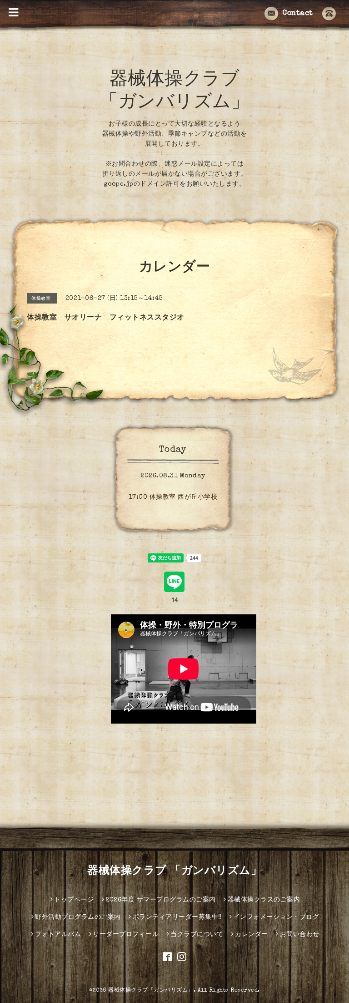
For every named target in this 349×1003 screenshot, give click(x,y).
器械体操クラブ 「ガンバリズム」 (174, 871)
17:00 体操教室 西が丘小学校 (173, 497)
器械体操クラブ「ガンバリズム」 (151, 990)
